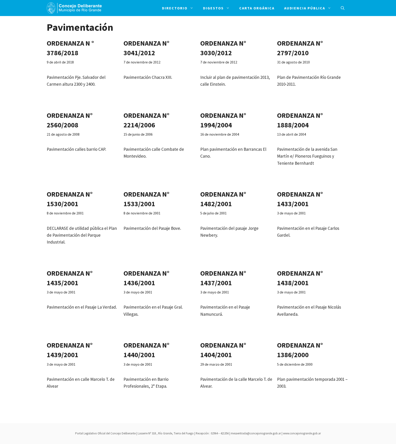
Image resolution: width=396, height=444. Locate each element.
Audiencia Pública (304, 8)
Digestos (213, 8)
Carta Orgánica (257, 8)
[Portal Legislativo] (74, 8)
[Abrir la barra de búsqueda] (342, 8)
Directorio (174, 8)
